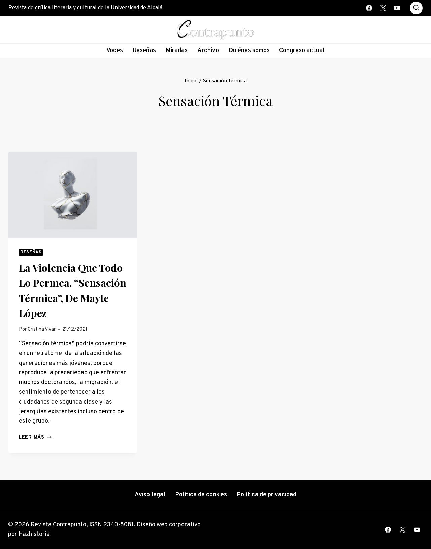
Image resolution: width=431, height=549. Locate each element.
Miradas (177, 51)
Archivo (208, 51)
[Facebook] (369, 8)
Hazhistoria (34, 534)
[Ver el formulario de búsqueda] (416, 8)
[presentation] (72, 195)
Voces (114, 51)
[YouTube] (397, 8)
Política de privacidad (266, 495)
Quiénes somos (249, 51)
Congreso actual (302, 51)
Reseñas (144, 51)
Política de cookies (201, 495)
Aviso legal (150, 495)
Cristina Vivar (42, 329)
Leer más (35, 437)
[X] (383, 8)
